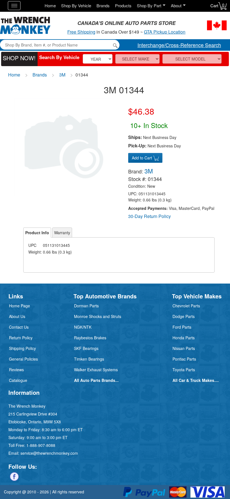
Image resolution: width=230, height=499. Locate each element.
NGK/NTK (82, 327)
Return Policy (21, 337)
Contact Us (19, 327)
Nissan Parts (184, 348)
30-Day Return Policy (149, 216)
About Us (17, 316)
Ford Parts (182, 327)
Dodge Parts (184, 316)
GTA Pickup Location (164, 32)
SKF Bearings (86, 348)
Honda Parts (184, 337)
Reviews (16, 369)
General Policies (23, 359)
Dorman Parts (86, 305)
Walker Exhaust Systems (96, 369)
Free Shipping (81, 32)
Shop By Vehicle (76, 5)
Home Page (19, 305)
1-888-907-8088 (40, 445)
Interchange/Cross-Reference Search (179, 44)
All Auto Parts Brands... (96, 380)
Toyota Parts (184, 369)
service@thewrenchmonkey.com (49, 453)
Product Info (37, 232)
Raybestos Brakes (90, 337)
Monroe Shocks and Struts (97, 316)
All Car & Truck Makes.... (196, 380)
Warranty (62, 232)
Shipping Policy (22, 348)
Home (50, 5)
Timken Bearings (89, 359)
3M (62, 74)
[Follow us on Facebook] (14, 476)
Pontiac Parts (184, 359)
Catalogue (18, 380)
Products (123, 5)
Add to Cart (142, 158)
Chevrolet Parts (186, 305)
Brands (103, 5)
